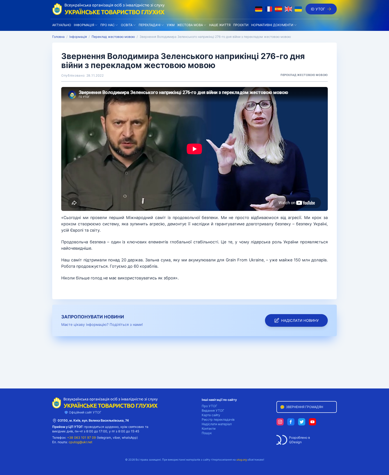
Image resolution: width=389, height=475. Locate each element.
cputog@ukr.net (80, 442)
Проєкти (241, 25)
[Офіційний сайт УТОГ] (108, 9)
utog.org (241, 459)
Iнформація (84, 25)
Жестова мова (190, 25)
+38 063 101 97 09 (81, 437)
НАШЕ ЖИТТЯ (220, 25)
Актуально (61, 25)
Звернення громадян (304, 407)
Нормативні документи (272, 25)
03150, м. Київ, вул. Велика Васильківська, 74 (93, 420)
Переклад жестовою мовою (113, 37)
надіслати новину (300, 320)
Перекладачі (150, 25)
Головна (58, 37)
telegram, (105, 437)
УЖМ (170, 25)
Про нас (107, 25)
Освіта (126, 25)
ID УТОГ (318, 9)
